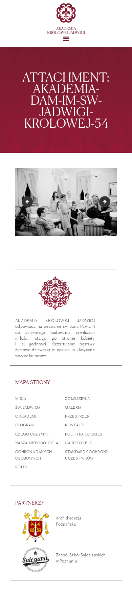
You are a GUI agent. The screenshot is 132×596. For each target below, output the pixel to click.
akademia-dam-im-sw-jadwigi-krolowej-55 (108, 201)
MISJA (20, 398)
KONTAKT (74, 425)
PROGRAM (25, 425)
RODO (21, 467)
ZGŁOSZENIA (77, 398)
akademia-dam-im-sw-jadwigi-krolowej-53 (28, 201)
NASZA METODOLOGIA (36, 443)
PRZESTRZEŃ (77, 416)
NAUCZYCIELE (78, 443)
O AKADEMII (26, 416)
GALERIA (73, 407)
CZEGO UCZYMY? (31, 434)
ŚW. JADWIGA (27, 407)
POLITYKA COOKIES (83, 434)
